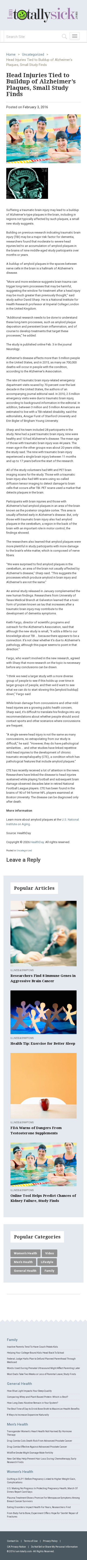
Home (11, 54)
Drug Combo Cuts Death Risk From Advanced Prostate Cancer (39, 1441)
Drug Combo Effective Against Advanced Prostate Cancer (37, 1447)
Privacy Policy (50, 1541)
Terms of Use (31, 1541)
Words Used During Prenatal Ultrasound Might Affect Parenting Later (43, 1368)
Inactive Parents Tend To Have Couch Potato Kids (32, 1347)
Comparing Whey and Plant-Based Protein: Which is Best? (37, 1397)
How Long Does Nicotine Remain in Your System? (32, 1403)
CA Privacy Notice (16, 1547)
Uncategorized (33, 54)
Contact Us (13, 1541)
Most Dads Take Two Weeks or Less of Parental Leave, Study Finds (41, 1374)
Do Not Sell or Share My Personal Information (54, 1547)
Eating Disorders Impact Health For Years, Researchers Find (39, 1507)
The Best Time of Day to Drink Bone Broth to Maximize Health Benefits (43, 1409)
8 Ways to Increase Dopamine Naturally (28, 1415)
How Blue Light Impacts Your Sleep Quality (29, 1391)
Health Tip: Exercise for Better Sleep (42, 1043)
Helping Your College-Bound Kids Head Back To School (35, 1353)
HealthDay (37, 842)
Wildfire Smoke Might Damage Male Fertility (30, 1453)
